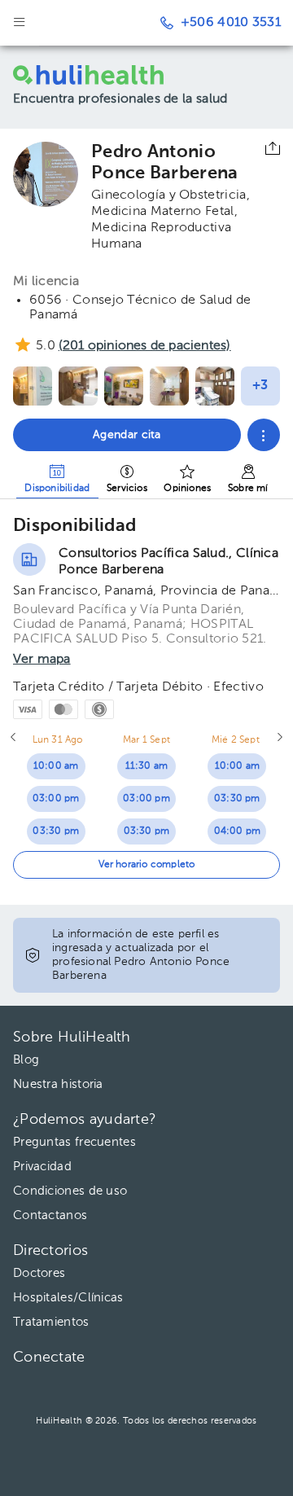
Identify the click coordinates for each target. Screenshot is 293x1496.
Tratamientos (51, 1322)
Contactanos (50, 1215)
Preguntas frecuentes (74, 1142)
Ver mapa (42, 659)
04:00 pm (237, 831)
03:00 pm (56, 799)
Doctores (39, 1273)
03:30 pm (56, 831)
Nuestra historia (58, 1084)
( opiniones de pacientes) (145, 346)
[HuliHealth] (93, 75)
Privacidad (42, 1166)
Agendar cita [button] (127, 435)
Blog (26, 1060)
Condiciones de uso (70, 1191)
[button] (263, 435)
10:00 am (56, 766)
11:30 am (146, 766)
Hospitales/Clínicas (68, 1298)
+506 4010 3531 (231, 22)
